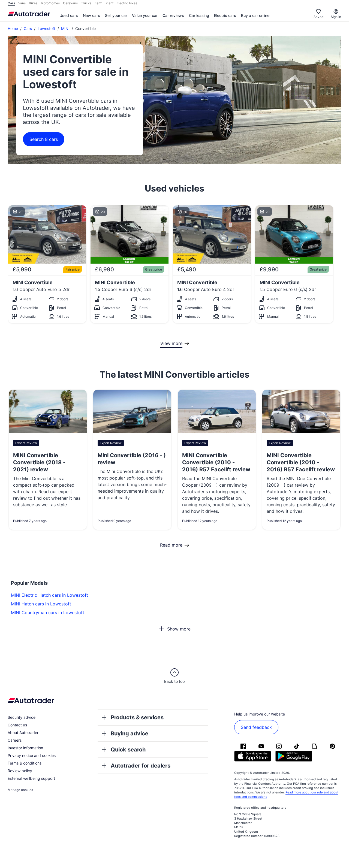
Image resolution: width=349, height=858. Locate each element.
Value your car (145, 15)
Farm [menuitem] (98, 3)
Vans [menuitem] (22, 3)
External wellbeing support (31, 778)
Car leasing (199, 15)
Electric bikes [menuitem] (127, 3)
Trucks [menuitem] (86, 3)
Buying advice (129, 733)
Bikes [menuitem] (33, 3)
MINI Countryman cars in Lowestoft (47, 612)
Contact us (17, 725)
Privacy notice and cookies (32, 755)
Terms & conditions (24, 763)
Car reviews (173, 15)
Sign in (336, 17)
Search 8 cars (43, 139)
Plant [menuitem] (109, 3)
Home (13, 28)
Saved (318, 17)
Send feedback (256, 727)
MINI (65, 28)
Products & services (137, 717)
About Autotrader (23, 732)
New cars (91, 15)
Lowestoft (46, 28)
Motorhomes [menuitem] (50, 3)
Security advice (21, 717)
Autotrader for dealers (140, 765)
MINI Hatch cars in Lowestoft (41, 604)
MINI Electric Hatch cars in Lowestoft (49, 595)
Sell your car (116, 15)
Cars (28, 28)
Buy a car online (255, 15)
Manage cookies (20, 790)
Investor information (25, 747)
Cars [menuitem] (11, 3)
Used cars (68, 15)
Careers (15, 740)
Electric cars (225, 15)
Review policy (20, 770)
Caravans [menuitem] (70, 3)
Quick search (128, 749)
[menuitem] (68, 15)
